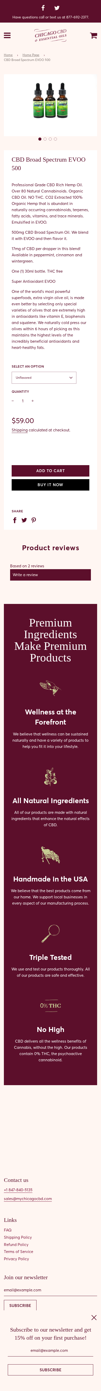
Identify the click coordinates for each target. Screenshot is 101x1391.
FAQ (8, 1230)
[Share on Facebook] (16, 520)
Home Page (31, 55)
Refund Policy (16, 1244)
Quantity (20, 391)
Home (8, 55)
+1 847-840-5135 (18, 1189)
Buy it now (50, 484)
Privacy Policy (16, 1258)
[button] (39, 139)
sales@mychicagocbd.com (28, 1198)
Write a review (25, 574)
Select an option (28, 366)
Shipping (20, 430)
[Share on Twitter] (25, 520)
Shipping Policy (18, 1237)
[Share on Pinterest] (35, 520)
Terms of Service (18, 1251)
